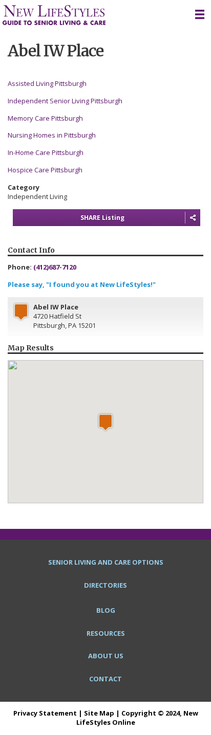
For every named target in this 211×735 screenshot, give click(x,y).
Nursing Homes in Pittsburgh (52, 135)
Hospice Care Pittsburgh (45, 169)
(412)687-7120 (54, 267)
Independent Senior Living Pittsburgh (65, 100)
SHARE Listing (102, 217)
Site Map (99, 713)
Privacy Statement (45, 713)
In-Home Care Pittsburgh (45, 152)
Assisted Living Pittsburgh (47, 83)
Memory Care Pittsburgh (45, 118)
